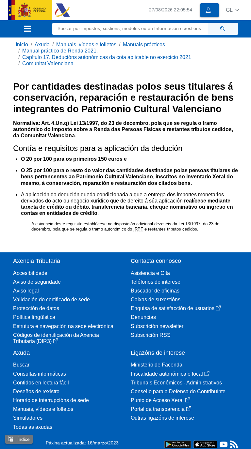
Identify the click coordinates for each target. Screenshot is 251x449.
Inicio (22, 44)
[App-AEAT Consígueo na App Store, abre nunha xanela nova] (205, 444)
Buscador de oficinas (155, 290)
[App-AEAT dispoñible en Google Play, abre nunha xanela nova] (177, 444)
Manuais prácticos (144, 44)
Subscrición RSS (151, 335)
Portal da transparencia (158, 409)
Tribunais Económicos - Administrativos (176, 382)
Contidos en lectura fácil (41, 382)
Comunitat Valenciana (48, 63)
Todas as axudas (32, 427)
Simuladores (27, 418)
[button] (232, 10)
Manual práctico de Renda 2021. (60, 50)
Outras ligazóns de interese (162, 418)
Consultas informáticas (39, 374)
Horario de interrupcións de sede (51, 400)
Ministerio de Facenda (156, 364)
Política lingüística (34, 317)
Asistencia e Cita (150, 273)
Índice (23, 439)
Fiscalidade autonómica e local (167, 374)
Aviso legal (26, 290)
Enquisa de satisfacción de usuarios (172, 308)
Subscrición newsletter (157, 326)
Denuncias (143, 317)
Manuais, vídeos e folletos (86, 44)
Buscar (21, 364)
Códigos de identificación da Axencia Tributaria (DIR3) (56, 338)
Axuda (42, 44)
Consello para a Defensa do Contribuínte (178, 391)
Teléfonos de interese (155, 282)
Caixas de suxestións (155, 299)
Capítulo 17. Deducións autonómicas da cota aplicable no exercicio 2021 (106, 57)
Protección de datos (36, 308)
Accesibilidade (30, 273)
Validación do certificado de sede (51, 299)
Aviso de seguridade (37, 282)
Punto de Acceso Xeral (157, 400)
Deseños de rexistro (36, 391)
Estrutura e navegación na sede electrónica (63, 326)
